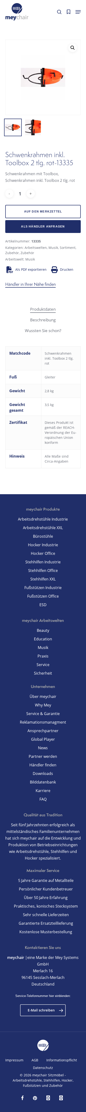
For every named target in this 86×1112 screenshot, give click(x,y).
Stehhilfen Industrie (43, 562)
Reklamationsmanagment (43, 722)
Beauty (43, 630)
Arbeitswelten (36, 247)
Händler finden (42, 765)
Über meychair (43, 696)
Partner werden (43, 756)
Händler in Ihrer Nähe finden (30, 284)
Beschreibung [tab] (43, 320)
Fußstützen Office (43, 596)
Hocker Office (43, 553)
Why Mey (43, 705)
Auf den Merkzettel (43, 211)
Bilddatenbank (43, 782)
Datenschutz (43, 1067)
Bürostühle (43, 536)
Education (43, 639)
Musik (53, 247)
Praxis (43, 656)
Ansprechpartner (43, 730)
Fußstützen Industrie (43, 587)
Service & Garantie (43, 713)
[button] (78, 12)
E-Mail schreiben (41, 1010)
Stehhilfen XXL (43, 579)
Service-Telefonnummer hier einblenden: (43, 996)
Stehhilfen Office (43, 570)
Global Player (43, 739)
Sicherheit (43, 673)
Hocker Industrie (43, 544)
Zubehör (12, 253)
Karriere (43, 790)
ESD (43, 604)
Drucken (66, 269)
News (43, 747)
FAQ (43, 799)
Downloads (43, 773)
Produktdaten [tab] (43, 309)
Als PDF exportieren (31, 269)
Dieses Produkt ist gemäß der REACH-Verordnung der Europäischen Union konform (60, 432)
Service (43, 664)
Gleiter (50, 377)
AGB (35, 1060)
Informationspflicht (61, 1060)
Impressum (14, 1060)
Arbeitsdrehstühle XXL (43, 527)
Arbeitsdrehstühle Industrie (43, 519)
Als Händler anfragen (43, 226)
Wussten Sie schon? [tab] (43, 330)
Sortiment (67, 247)
